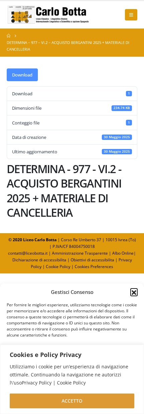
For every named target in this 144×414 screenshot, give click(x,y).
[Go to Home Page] (8, 36)
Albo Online (123, 253)
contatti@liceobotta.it (28, 253)
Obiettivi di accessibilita (92, 260)
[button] (134, 292)
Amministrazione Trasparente (80, 253)
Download (22, 75)
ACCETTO (72, 401)
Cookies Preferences (94, 266)
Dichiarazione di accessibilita (39, 260)
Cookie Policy (58, 266)
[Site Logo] (48, 14)
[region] (72, 379)
